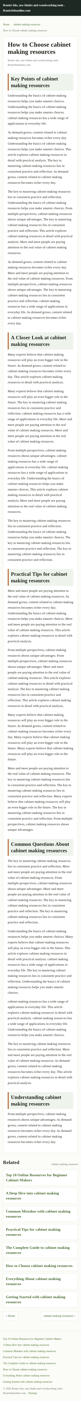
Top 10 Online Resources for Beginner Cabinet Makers (32, 1338)
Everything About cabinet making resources (26, 1375)
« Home (10, 1315)
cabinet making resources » (59, 1315)
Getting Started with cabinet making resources (27, 1381)
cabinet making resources (26, 24)
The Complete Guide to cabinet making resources (29, 1363)
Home (6, 24)
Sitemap (32, 1393)
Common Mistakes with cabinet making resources (29, 1351)
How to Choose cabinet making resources (39, 1266)
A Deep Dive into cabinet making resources (26, 1345)
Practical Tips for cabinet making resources (26, 1357)
